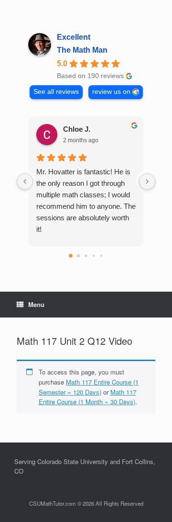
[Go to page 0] (71, 256)
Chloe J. (76, 129)
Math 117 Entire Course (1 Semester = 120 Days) (89, 387)
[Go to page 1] (78, 256)
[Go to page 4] (101, 256)
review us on (111, 91)
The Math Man (82, 50)
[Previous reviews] (25, 181)
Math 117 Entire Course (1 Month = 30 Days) (87, 397)
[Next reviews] (147, 181)
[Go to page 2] (86, 255)
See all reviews (56, 91)
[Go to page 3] (94, 256)
